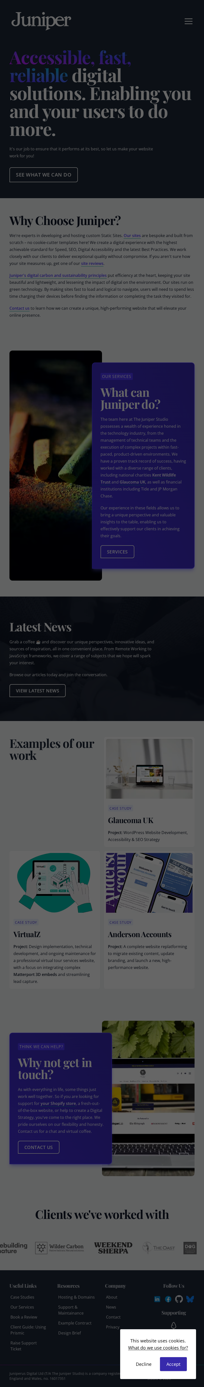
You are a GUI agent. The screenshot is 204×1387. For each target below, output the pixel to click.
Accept (173, 1364)
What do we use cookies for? (158, 1348)
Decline (144, 1364)
